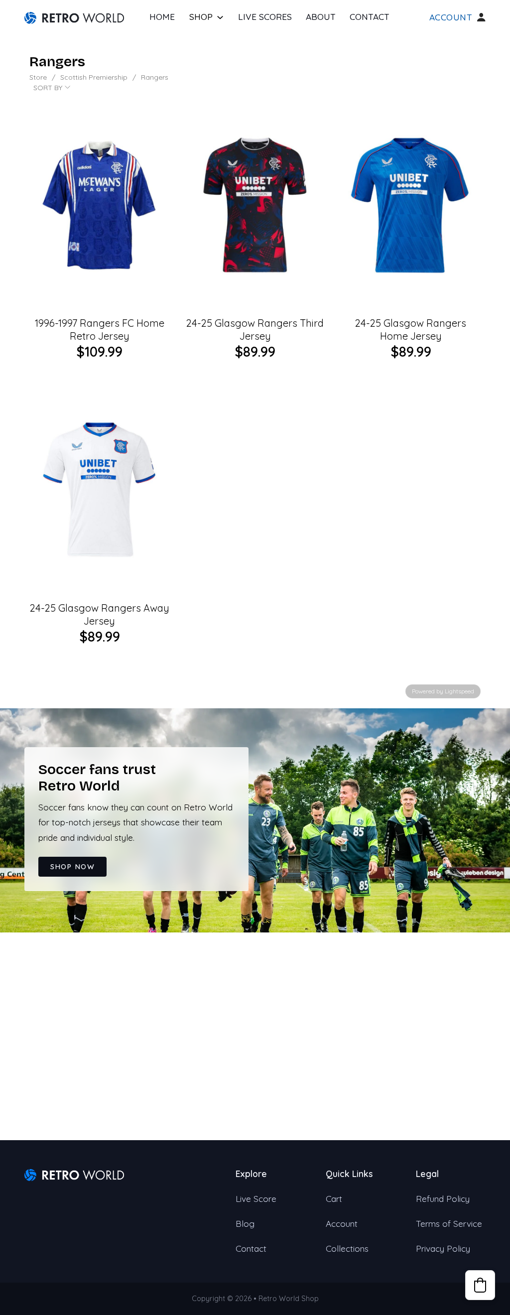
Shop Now (72, 866)
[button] (480, 1285)
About (321, 16)
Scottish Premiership (94, 77)
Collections (347, 1248)
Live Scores (265, 16)
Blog (245, 1223)
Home (162, 16)
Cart (334, 1198)
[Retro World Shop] (74, 16)
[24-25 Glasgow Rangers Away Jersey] (99, 490)
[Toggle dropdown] (220, 17)
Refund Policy (443, 1198)
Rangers (154, 77)
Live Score (256, 1198)
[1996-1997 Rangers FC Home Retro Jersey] (99, 205)
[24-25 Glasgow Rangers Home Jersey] (411, 205)
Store (38, 77)
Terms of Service (449, 1223)
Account (451, 17)
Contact (369, 16)
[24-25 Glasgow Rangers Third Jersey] (255, 205)
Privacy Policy (443, 1248)
